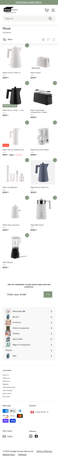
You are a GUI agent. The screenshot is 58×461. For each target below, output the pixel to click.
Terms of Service (44, 451)
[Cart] (46, 10)
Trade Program (7, 390)
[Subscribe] (48, 294)
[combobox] (29, 19)
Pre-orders (6, 396)
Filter (9, 39)
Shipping (5, 384)
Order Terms (7, 394)
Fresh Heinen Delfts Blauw (28, 2)
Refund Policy (9, 454)
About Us (6, 375)
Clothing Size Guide (9, 387)
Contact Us (6, 378)
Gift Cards (6, 381)
